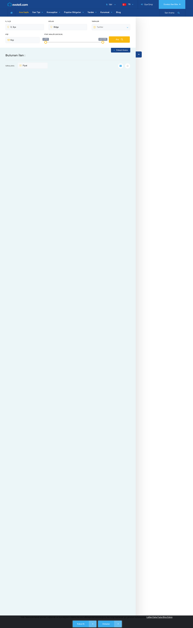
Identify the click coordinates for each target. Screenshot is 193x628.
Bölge (51, 21)
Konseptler (52, 12)
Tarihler (95, 21)
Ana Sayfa (23, 12)
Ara (117, 39)
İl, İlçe (8, 21)
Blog (118, 12)
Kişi (6, 34)
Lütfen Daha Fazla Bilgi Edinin (159, 617)
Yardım (91, 12)
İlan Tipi (36, 12)
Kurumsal (105, 12)
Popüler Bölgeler (73, 12)
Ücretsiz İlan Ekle (171, 4)
